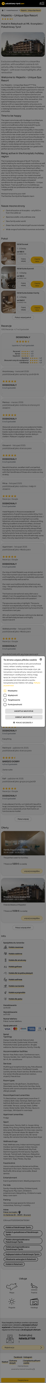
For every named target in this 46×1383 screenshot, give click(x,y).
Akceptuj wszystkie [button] (23, 711)
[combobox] (41, 659)
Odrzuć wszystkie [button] (23, 717)
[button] (23, 722)
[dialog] (23, 691)
